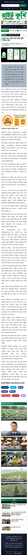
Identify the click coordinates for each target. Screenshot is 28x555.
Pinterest (16, 395)
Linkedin (5, 391)
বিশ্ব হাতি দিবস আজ (15, 527)
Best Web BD (18, 553)
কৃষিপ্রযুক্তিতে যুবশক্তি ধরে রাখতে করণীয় (13, 480)
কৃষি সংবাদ (17, 35)
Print (23, 395)
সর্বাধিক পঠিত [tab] (14, 502)
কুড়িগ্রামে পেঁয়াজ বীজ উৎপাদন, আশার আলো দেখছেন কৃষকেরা (12, 495)
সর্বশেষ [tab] (14, 500)
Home (4, 35)
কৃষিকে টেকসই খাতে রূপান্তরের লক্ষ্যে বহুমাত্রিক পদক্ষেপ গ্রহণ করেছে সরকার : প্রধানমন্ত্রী (13, 448)
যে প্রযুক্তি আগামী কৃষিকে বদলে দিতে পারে (13, 419)
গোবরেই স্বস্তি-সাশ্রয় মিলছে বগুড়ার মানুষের (17, 520)
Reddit (13, 391)
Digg (21, 387)
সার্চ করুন (23, 5)
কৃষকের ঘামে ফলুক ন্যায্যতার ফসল (11, 465)
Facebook (5, 387)
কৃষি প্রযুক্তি (12, 35)
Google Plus (6, 395)
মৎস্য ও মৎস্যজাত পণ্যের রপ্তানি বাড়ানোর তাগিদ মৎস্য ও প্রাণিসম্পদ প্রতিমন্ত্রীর (18, 514)
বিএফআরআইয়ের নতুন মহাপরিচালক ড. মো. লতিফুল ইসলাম (14, 433)
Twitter (14, 387)
